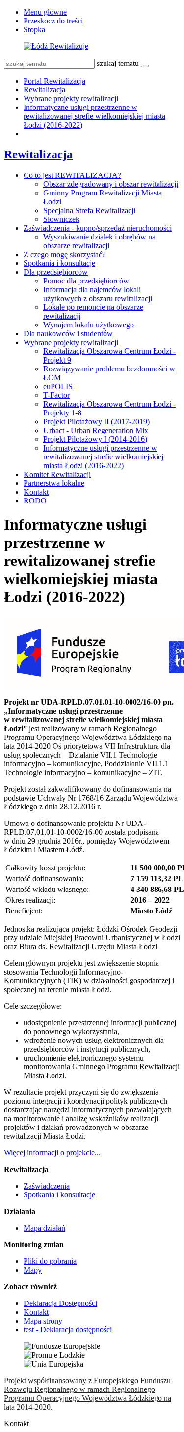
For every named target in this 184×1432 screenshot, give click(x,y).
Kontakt (36, 492)
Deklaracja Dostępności (60, 1303)
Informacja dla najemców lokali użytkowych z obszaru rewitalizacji (97, 294)
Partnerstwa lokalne (54, 483)
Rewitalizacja (44, 90)
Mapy (33, 1270)
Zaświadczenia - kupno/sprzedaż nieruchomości (98, 228)
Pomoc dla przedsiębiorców (86, 281)
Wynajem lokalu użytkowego (88, 325)
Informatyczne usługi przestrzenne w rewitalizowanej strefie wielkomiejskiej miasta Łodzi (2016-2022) (94, 116)
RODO (35, 501)
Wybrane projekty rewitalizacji (71, 98)
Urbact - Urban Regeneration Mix (95, 430)
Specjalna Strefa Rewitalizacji (89, 210)
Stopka (34, 29)
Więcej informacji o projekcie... (52, 1153)
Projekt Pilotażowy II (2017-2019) (96, 421)
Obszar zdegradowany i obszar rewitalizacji (110, 184)
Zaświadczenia (47, 1186)
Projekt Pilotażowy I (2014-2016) (95, 439)
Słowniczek (61, 219)
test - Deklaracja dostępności (68, 1329)
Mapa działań (44, 1228)
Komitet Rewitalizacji (57, 474)
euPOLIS (58, 386)
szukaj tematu (118, 63)
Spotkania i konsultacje (59, 263)
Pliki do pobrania (50, 1261)
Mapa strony (43, 1321)
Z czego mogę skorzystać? (64, 254)
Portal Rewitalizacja (54, 81)
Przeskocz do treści (53, 21)
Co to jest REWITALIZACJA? (72, 175)
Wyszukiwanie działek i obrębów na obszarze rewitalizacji (99, 241)
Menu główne (45, 12)
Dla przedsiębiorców (56, 272)
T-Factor (56, 395)
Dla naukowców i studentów (68, 333)
